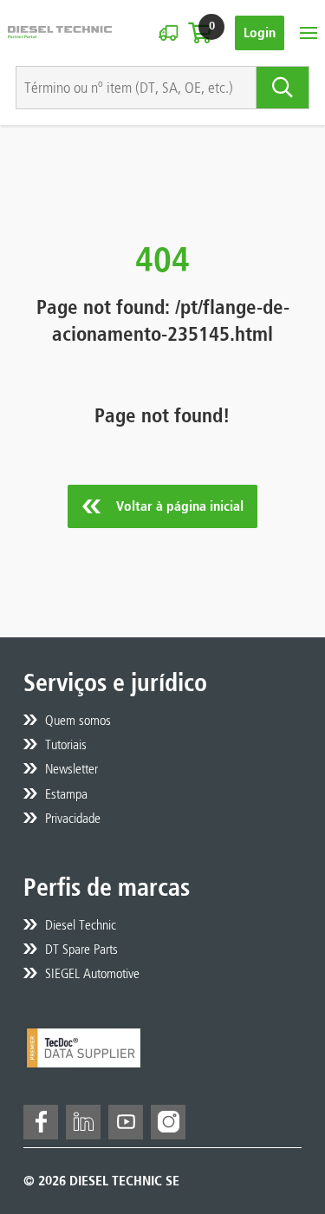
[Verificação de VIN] (168, 33)
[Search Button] (283, 87)
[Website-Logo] (60, 32)
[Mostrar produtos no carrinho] (199, 33)
